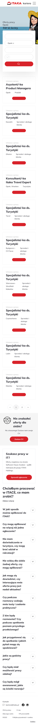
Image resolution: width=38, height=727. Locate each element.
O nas (19, 710)
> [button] (28, 407)
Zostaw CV (19, 439)
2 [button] (22, 407)
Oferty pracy (7, 710)
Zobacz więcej (8, 501)
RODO (5, 717)
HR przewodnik (24, 714)
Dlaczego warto (8, 714)
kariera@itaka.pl (12, 705)
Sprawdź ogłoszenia (19, 477)
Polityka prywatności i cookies (23, 717)
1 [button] (16, 407)
